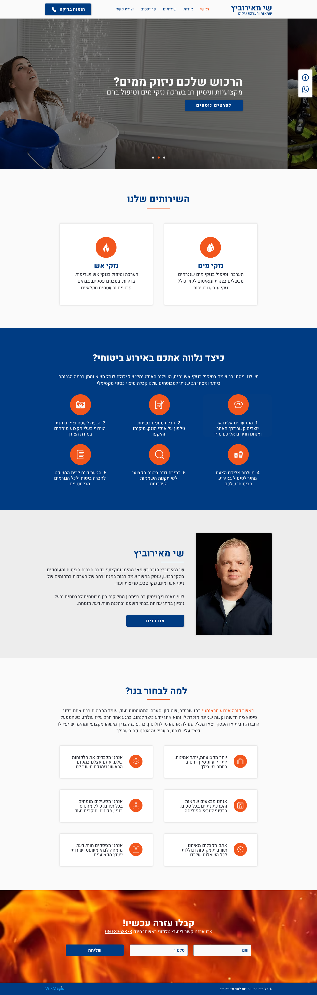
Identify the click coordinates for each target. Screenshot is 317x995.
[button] (169, 9)
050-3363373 (118, 931)
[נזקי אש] (106, 264)
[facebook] (305, 77)
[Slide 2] (153, 158)
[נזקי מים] (210, 264)
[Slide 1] (164, 158)
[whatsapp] (305, 89)
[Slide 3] (159, 158)
